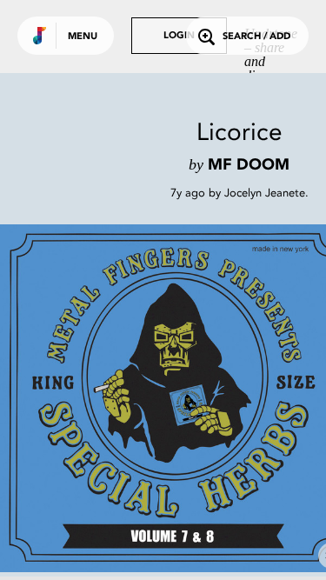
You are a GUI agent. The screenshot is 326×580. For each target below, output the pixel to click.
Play (174, 398)
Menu (82, 37)
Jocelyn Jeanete (264, 192)
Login (179, 36)
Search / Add (256, 37)
